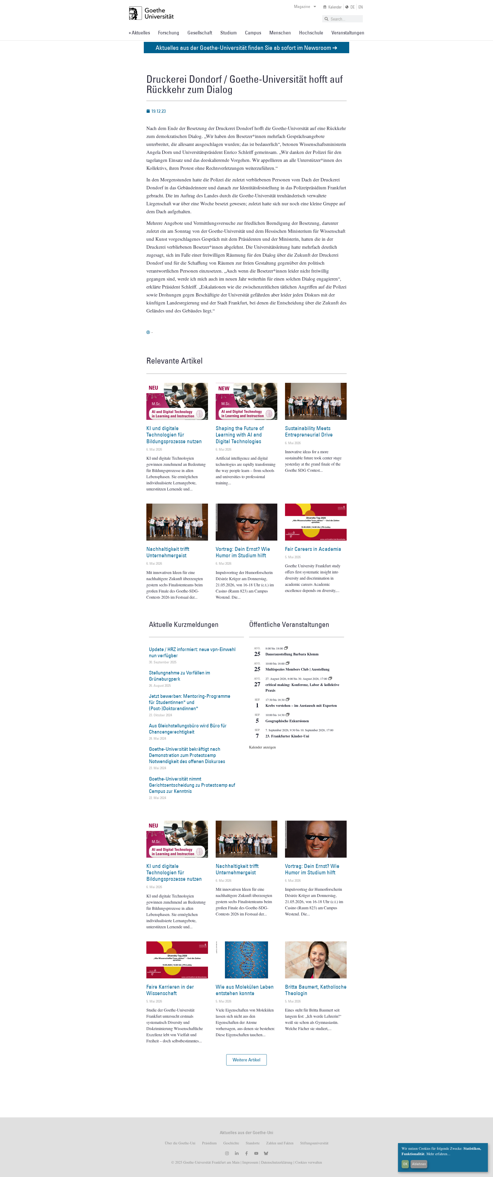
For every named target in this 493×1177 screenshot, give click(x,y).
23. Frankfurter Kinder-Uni (287, 736)
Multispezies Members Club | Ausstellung (297, 669)
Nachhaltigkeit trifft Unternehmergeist (167, 552)
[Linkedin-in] (237, 1153)
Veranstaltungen (347, 33)
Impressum (249, 1162)
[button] (246, 1059)
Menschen (280, 33)
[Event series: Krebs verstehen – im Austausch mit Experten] (287, 700)
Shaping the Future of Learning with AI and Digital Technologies (240, 434)
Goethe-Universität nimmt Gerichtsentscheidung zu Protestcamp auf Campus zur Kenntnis (192, 784)
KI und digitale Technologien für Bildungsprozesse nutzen (174, 434)
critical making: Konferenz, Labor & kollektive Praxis (302, 687)
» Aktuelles (139, 33)
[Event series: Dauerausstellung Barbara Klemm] (286, 648)
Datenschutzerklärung (276, 1162)
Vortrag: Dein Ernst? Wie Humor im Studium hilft (243, 552)
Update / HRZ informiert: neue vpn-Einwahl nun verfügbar (192, 652)
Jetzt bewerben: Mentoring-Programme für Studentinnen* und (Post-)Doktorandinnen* (189, 702)
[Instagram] (227, 1153)
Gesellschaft (199, 33)
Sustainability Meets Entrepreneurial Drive (309, 431)
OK (405, 1164)
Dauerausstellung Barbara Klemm (292, 654)
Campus (253, 33)
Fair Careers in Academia (313, 548)
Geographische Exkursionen (287, 721)
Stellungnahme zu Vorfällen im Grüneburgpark (179, 675)
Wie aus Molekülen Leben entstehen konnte (245, 990)
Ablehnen (419, 1164)
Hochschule (311, 33)
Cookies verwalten (308, 1162)
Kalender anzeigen (262, 747)
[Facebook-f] (246, 1153)
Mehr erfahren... (438, 1153)
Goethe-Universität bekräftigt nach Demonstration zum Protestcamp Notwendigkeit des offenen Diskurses (187, 755)
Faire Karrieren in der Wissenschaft (170, 990)
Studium (228, 33)
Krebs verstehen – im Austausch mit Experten (301, 705)
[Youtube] (256, 1153)
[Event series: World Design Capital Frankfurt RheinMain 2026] (330, 678)
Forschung (168, 33)
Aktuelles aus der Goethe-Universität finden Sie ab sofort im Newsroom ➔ (246, 47)
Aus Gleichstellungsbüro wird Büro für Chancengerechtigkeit (188, 728)
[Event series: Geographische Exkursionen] (287, 715)
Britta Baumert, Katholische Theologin (316, 990)
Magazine (302, 6)
